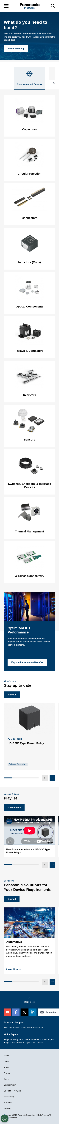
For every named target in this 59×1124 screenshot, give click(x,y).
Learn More (12, 969)
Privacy (7, 1073)
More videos (14, 807)
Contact (7, 1061)
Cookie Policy (10, 1085)
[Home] (29, 5)
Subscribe (51, 1012)
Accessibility (9, 1097)
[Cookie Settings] (4, 1118)
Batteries (7, 1108)
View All (12, 694)
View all (12, 899)
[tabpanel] (29, 339)
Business (8, 1102)
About (6, 1056)
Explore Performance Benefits (27, 662)
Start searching (16, 48)
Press (6, 1067)
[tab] (29, 78)
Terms (6, 1079)
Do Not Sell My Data (12, 1091)
